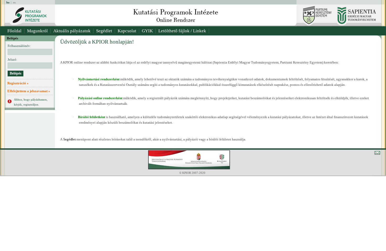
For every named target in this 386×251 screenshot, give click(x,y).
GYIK (147, 30)
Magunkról (37, 30)
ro (14, 2)
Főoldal (14, 30)
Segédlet (104, 30)
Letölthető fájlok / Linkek (182, 30)
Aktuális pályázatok (72, 30)
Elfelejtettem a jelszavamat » (28, 91)
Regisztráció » (18, 83)
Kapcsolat (127, 30)
